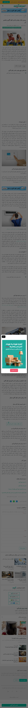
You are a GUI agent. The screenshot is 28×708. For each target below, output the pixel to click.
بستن (4, 336)
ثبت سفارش (14, 370)
